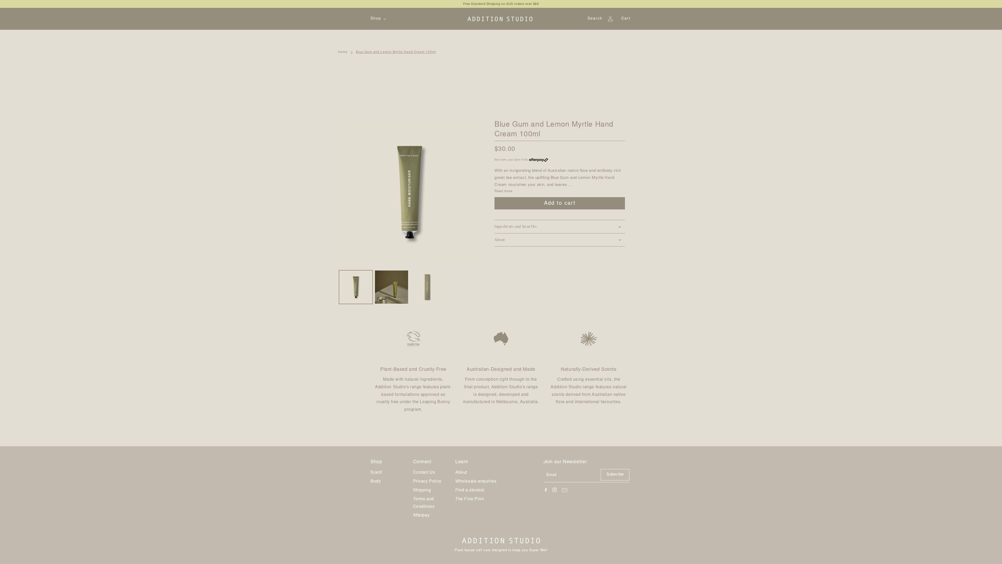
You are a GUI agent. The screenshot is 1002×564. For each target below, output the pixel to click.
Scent (376, 473)
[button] (377, 18)
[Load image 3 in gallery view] (427, 287)
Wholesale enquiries (475, 481)
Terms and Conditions (424, 503)
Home (343, 52)
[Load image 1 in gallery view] (355, 287)
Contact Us (424, 473)
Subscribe (615, 475)
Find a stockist (469, 490)
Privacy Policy (427, 481)
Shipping (422, 490)
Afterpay (421, 515)
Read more (503, 191)
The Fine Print (469, 499)
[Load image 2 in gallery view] (391, 287)
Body (376, 481)
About (461, 473)
